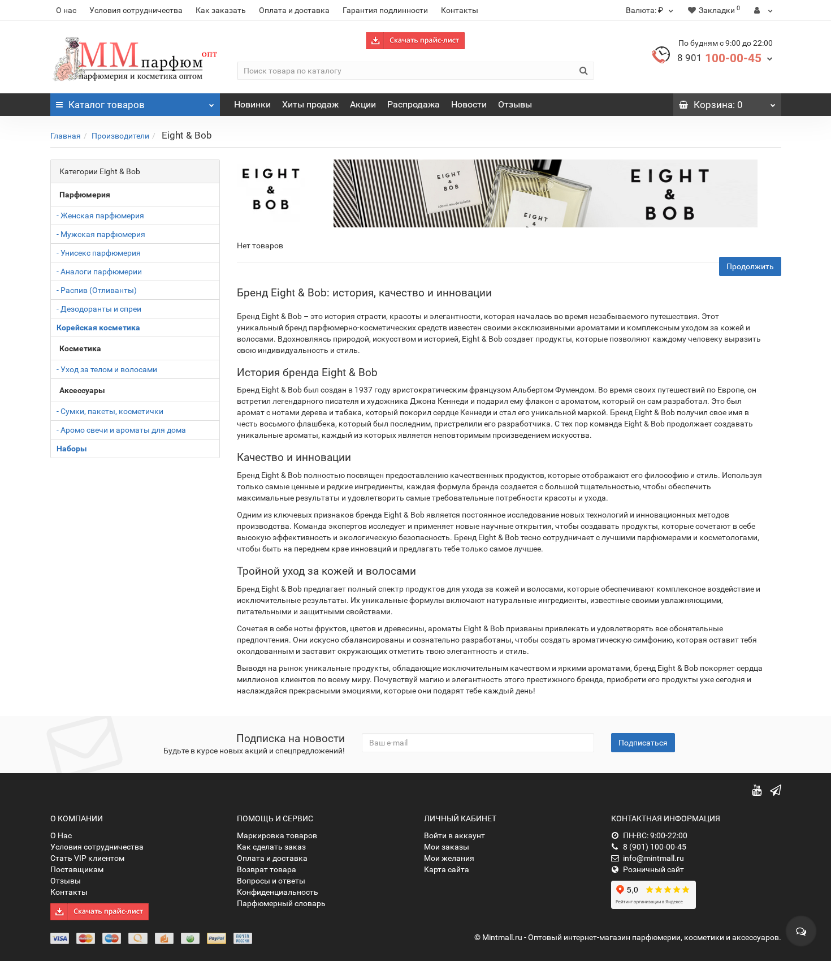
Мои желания (449, 858)
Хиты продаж (310, 104)
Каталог (106, 104)
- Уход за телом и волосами (107, 369)
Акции (363, 104)
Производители (120, 135)
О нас (66, 10)
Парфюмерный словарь (281, 903)
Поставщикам (76, 869)
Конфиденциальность (277, 892)
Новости (469, 104)
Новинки (252, 104)
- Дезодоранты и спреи (99, 308)
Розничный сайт (653, 869)
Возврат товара (266, 869)
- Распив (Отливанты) (97, 290)
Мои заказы (446, 846)
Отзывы (515, 104)
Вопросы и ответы (271, 880)
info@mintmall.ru (653, 858)
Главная (65, 135)
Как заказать (221, 10)
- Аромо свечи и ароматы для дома (121, 429)
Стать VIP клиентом (87, 858)
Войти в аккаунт (454, 835)
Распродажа (413, 104)
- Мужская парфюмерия (101, 234)
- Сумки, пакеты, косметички (110, 411)
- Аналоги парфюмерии (99, 271)
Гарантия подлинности (385, 10)
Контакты (459, 10)
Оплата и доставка (294, 10)
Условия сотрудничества (136, 10)
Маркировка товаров (277, 835)
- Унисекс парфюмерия (99, 252)
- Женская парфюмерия (100, 215)
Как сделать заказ (271, 846)
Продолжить (750, 266)
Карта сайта (446, 869)
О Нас (61, 835)
